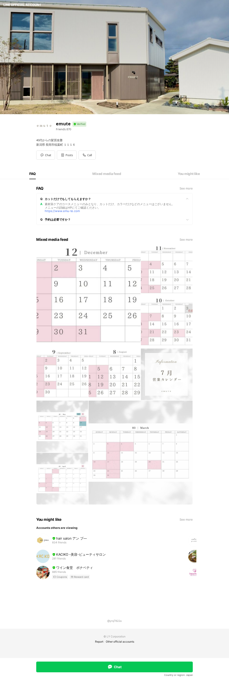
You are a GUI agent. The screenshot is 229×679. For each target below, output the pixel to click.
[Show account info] (79, 124)
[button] (67, 155)
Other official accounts (120, 641)
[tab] (32, 173)
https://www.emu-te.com (62, 211)
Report (99, 641)
